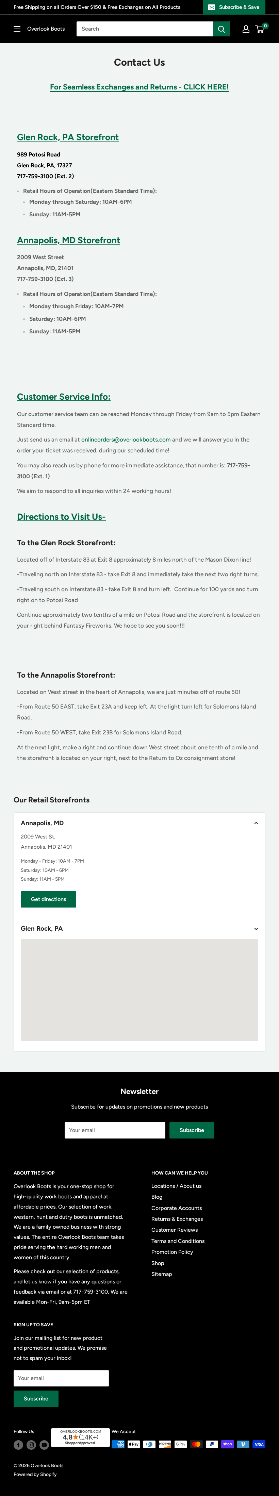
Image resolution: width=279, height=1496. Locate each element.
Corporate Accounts (176, 1208)
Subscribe (192, 1130)
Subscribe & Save (239, 7)
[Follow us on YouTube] (44, 1445)
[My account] (246, 29)
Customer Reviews (174, 1230)
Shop (157, 1263)
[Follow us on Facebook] (18, 1445)
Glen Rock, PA (42, 928)
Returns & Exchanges (177, 1219)
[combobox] (145, 28)
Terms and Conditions (177, 1241)
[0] (260, 29)
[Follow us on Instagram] (31, 1445)
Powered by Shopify (35, 1474)
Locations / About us (176, 1186)
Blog (156, 1197)
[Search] (221, 28)
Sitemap (161, 1274)
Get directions (48, 899)
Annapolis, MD (42, 823)
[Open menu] (17, 29)
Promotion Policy (172, 1252)
